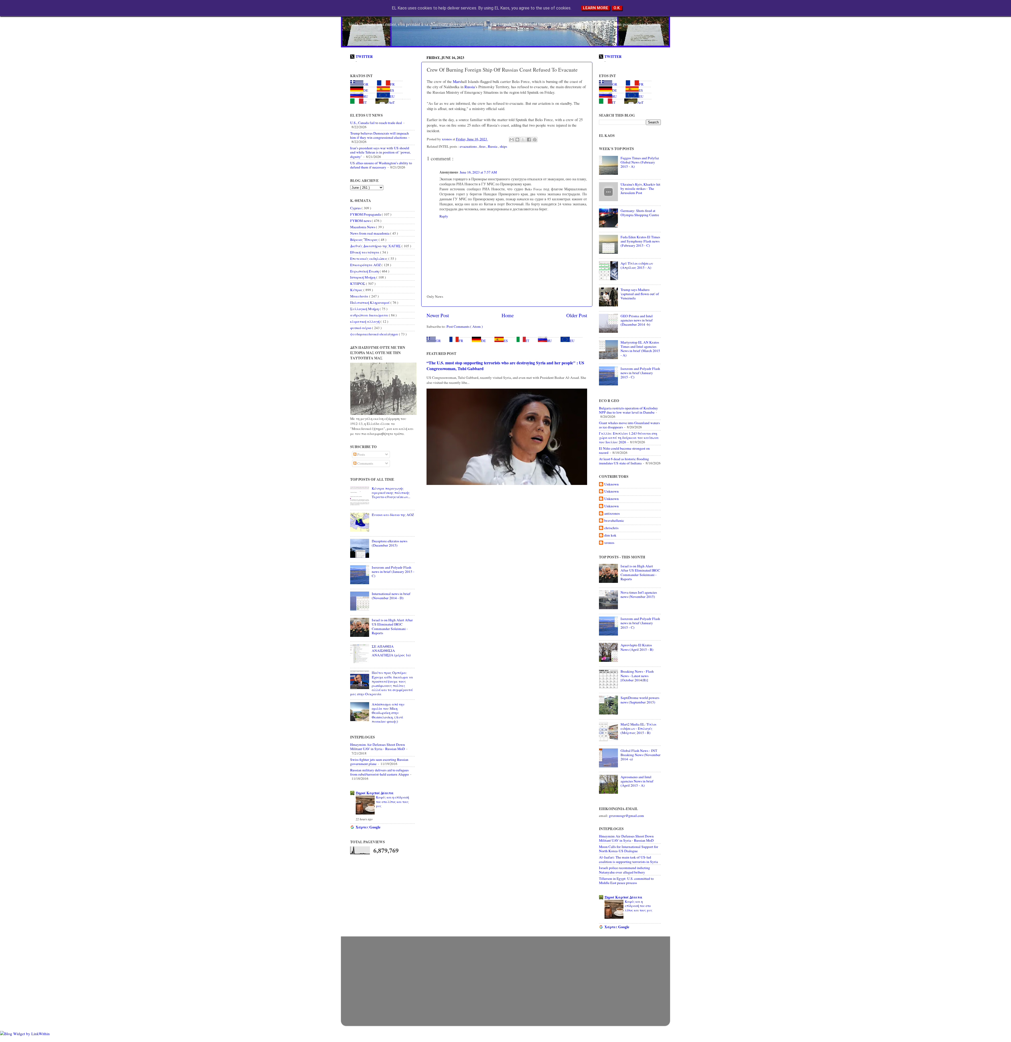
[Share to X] (523, 139)
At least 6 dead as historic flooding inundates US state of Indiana (624, 461)
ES (506, 340)
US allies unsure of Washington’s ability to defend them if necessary (381, 165)
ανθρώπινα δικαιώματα (369, 315)
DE (483, 340)
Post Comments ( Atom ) (465, 326)
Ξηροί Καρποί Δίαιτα (375, 793)
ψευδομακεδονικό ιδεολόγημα (374, 334)
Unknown (611, 484)
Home (508, 315)
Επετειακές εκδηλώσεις (369, 258)
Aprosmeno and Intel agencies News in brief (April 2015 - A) (637, 781)
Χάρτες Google (368, 827)
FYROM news (361, 220)
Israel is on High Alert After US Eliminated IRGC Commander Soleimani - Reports (392, 626)
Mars (456, 81)
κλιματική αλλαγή (365, 321)
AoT (392, 102)
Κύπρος (356, 289)
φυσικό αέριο (361, 327)
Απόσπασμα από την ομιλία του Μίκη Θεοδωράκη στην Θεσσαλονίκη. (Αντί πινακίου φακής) (388, 713)
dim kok (610, 535)
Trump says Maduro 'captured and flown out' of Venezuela (640, 293)
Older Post (576, 315)
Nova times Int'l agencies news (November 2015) (639, 594)
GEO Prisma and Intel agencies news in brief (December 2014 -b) (637, 320)
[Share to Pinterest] (534, 139)
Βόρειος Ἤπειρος (364, 239)
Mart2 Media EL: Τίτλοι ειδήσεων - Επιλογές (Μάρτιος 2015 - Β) (638, 728)
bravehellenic (614, 520)
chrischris (611, 528)
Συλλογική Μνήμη (365, 308)
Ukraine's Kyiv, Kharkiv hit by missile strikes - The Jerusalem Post (640, 188)
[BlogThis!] (517, 139)
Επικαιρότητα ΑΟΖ (365, 264)
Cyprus (355, 208)
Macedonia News (363, 227)
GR (438, 340)
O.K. (617, 8)
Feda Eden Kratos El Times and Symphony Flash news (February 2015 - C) (640, 241)
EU (572, 340)
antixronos (612, 513)
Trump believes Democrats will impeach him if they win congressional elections (379, 135)
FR (461, 340)
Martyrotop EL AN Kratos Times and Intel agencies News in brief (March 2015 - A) (640, 349)
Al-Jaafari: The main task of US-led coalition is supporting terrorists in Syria (628, 859)
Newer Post (438, 315)
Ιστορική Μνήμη (363, 277)
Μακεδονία (359, 296)
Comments (364, 463)
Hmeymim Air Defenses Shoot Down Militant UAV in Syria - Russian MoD (377, 746)
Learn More (595, 8)
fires (482, 146)
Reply (443, 216)
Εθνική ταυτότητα (365, 252)
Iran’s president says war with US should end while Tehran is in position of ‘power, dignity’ (380, 152)
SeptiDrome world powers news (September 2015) (640, 699)
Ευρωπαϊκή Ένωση (365, 271)
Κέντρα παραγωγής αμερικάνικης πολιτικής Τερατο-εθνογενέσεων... (391, 492)
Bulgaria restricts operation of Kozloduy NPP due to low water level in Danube (628, 410)
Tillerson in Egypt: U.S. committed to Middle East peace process (626, 880)
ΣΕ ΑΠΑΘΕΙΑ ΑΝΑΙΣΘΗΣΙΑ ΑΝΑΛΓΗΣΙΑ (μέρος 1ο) (391, 650)
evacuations (469, 146)
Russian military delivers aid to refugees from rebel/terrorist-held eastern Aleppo (379, 772)
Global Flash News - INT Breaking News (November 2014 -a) (641, 754)
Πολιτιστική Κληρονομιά (370, 302)
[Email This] (511, 139)
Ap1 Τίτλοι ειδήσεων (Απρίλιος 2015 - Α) (637, 265)
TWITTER (364, 56)
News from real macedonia (370, 233)
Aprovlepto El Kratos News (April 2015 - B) (637, 647)
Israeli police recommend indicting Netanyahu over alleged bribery (624, 869)
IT (527, 340)
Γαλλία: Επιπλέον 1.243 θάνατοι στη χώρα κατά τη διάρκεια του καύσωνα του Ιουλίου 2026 (629, 437)
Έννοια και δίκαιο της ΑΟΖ (393, 514)
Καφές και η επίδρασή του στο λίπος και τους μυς (392, 801)
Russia (469, 86)
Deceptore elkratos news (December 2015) (389, 543)
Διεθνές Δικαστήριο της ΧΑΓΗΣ (376, 246)
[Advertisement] (505, 976)
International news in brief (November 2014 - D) (391, 595)
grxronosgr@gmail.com (626, 815)
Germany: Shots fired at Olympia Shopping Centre (640, 212)
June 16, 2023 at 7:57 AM (478, 172)
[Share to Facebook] (529, 139)
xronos (609, 542)
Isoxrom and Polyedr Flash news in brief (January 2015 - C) (393, 571)
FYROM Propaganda (366, 214)
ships (503, 146)
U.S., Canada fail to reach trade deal (376, 122)
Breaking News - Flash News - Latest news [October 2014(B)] (637, 675)
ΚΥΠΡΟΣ (358, 283)
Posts (360, 454)
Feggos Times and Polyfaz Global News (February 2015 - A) (640, 162)
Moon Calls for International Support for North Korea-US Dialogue (628, 848)
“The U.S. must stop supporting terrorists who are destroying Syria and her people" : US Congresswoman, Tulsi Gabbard (505, 365)
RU (549, 340)
